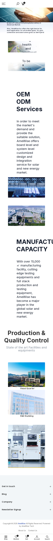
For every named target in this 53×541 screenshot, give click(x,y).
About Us (22, 530)
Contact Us (32, 530)
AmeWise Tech (28, 526)
